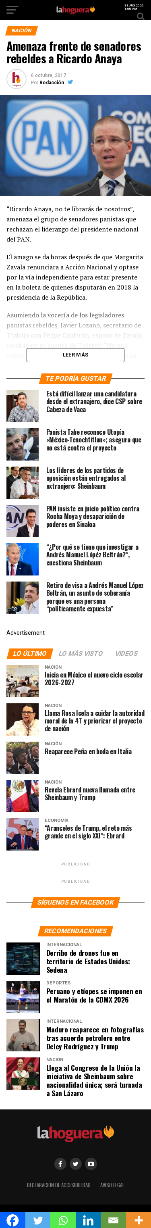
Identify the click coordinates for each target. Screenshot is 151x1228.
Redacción (51, 82)
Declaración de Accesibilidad (59, 1185)
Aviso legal (112, 1185)
